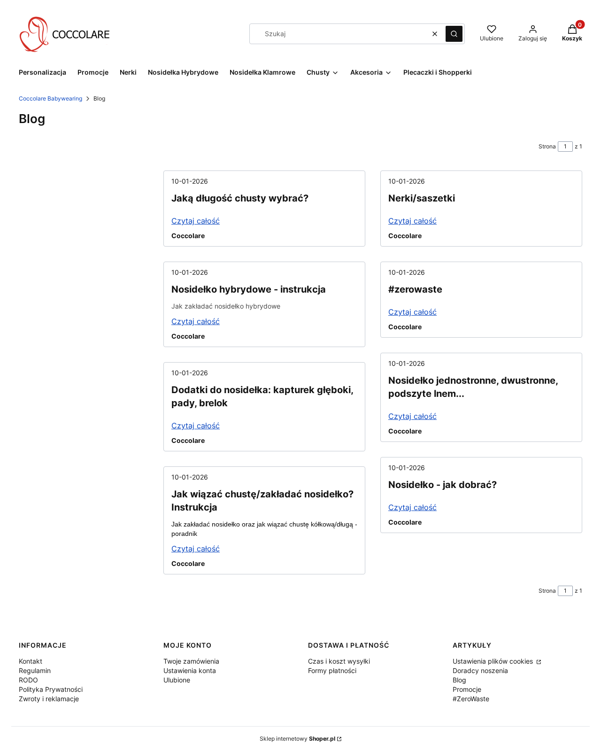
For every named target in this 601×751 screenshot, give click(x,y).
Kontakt (30, 661)
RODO (28, 680)
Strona (547, 146)
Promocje (467, 689)
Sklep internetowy (297, 738)
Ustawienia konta (189, 670)
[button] (454, 34)
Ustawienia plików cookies (494, 661)
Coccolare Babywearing (50, 98)
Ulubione (176, 680)
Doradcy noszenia (480, 670)
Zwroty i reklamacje (49, 699)
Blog (459, 680)
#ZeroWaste (471, 699)
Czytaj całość (195, 220)
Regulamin (35, 670)
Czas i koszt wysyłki (339, 661)
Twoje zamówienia (191, 661)
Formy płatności (332, 670)
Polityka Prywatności (51, 689)
